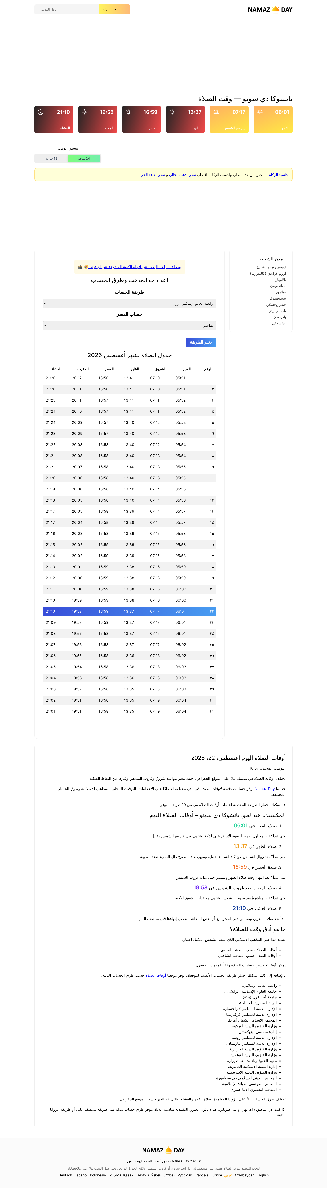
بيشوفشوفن (277, 298)
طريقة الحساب (129, 292)
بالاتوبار (280, 279)
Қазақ (128, 1175)
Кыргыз (142, 1175)
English (263, 1175)
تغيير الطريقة (201, 342)
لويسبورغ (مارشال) (271, 267)
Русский (185, 1175)
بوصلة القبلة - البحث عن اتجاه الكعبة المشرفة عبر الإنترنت (134, 267)
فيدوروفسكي (276, 304)
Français (201, 1175)
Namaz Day (265, 788)
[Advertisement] (163, 58)
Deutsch (65, 1175)
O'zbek (169, 1175)
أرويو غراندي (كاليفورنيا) (268, 273)
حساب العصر (129, 314)
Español (81, 1175)
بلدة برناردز (277, 310)
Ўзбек (156, 1175)
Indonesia (98, 1175)
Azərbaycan (244, 1175)
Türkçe (216, 1175)
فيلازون (280, 292)
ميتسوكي (279, 323)
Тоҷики (114, 1175)
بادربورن (279, 317)
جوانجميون (278, 286)
